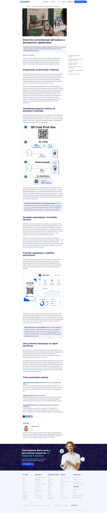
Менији (49, 477)
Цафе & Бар (37, 479)
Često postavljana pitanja (73, 74)
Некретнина (37, 485)
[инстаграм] (59, 505)
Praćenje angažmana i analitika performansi (75, 67)
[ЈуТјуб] (56, 505)
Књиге (49, 491)
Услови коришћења (27, 505)
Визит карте (50, 479)
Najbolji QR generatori (65, 477)
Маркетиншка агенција (40, 477)
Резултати (75, 489)
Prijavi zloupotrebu (47, 505)
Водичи (28, 6)
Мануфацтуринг (38, 495)
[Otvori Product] (48, 1)
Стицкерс (50, 495)
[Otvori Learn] (60, 1)
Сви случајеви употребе (51, 498)
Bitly (61, 491)
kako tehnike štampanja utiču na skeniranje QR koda (35, 368)
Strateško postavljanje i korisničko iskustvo (73, 63)
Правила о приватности (37, 505)
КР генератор (76, 477)
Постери (50, 485)
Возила (49, 489)
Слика (23, 487)
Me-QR (62, 493)
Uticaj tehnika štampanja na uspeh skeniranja (75, 71)
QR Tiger (62, 489)
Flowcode (63, 485)
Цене (74, 491)
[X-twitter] (64, 505)
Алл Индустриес (38, 497)
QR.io (62, 495)
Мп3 (23, 489)
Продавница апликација (25, 496)
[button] (24, 416)
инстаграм (24, 491)
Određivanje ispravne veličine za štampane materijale (75, 60)
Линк (23, 485)
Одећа (49, 487)
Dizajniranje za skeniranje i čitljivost (74, 56)
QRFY (62, 487)
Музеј (36, 493)
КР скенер (75, 479)
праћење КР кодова (27, 322)
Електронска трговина (40, 483)
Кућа (23, 6)
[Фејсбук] (67, 505)
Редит (62, 479)
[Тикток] (61, 505)
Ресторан (37, 481)
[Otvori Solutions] (55, 1)
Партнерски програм (78, 495)
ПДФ (23, 477)
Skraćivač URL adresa (77, 483)
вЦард (23, 479)
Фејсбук (24, 493)
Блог (74, 493)
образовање (38, 491)
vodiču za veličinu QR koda (45, 197)
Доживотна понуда (77, 497)
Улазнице (50, 493)
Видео (23, 483)
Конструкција (38, 487)
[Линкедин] (32, 429)
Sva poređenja (64, 497)
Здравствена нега (39, 489)
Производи (50, 483)
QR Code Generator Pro (66, 481)
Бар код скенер (76, 481)
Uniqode (62, 483)
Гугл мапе (24, 481)
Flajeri (49, 481)
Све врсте (24, 499)
